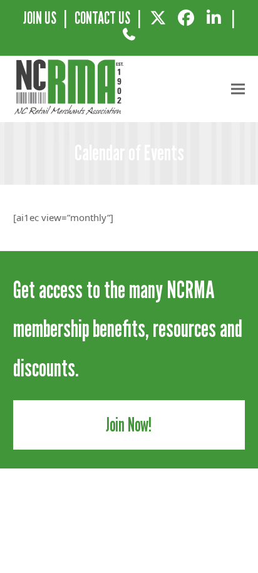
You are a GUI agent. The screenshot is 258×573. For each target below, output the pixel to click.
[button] (238, 89)
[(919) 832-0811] (129, 39)
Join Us (39, 18)
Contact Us (102, 18)
